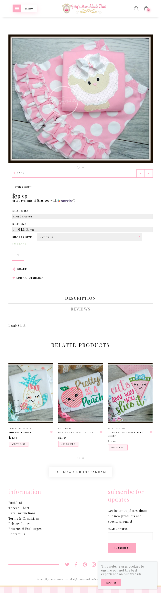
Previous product (141, 173)
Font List (15, 503)
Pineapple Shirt (19, 432)
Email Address (118, 529)
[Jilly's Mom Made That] (84, 8)
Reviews (81, 309)
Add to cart (18, 444)
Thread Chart (18, 508)
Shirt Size (19, 223)
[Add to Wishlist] (51, 432)
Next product (149, 173)
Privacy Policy (19, 523)
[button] (43, 201)
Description (80, 298)
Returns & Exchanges (25, 529)
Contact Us (16, 534)
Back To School (68, 428)
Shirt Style (20, 210)
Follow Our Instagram (80, 472)
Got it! (111, 582)
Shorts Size (22, 237)
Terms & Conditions (23, 518)
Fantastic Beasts (19, 428)
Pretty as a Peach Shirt (75, 432)
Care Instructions (22, 513)
